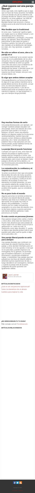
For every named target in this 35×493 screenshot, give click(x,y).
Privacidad (14, 490)
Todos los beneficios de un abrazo (14, 289)
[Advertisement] (17, 108)
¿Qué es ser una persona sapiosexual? (15, 287)
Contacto (20, 490)
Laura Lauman (13, 275)
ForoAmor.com (22, 324)
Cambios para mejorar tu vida (12, 292)
